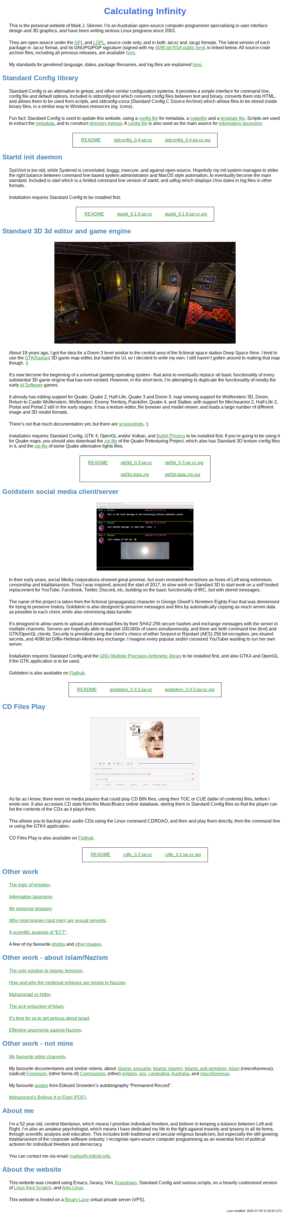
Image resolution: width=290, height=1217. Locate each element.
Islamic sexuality (134, 1068)
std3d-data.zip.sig (182, 474)
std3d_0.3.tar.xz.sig (184, 462)
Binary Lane (77, 1199)
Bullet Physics (171, 435)
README (91, 140)
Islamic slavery (167, 1068)
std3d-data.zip (135, 474)
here (130, 52)
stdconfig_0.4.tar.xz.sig (187, 140)
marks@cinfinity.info (90, 1156)
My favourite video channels (37, 1056)
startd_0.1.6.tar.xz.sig (186, 214)
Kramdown (126, 1182)
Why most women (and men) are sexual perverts (57, 920)
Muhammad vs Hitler (29, 994)
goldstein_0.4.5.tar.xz (131, 689)
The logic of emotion (29, 884)
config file (148, 118)
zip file (110, 441)
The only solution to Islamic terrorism (45, 970)
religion (129, 1073)
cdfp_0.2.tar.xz (137, 854)
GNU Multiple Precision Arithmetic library (141, 656)
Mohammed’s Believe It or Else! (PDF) (47, 1097)
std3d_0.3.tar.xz (136, 462)
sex (142, 1073)
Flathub (77, 673)
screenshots (131, 424)
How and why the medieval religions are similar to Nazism (67, 982)
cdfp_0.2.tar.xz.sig (183, 854)
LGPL (99, 42)
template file (233, 118)
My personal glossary (30, 908)
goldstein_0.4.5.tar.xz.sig (189, 689)
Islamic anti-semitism (206, 1068)
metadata (45, 123)
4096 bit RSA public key (179, 47)
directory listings (105, 123)
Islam (234, 1068)
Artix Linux (72, 1187)
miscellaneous (214, 1073)
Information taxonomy (30, 896)
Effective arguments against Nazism (45, 1030)
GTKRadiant (37, 357)
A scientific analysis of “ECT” (38, 932)
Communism (92, 1073)
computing (158, 1073)
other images (88, 944)
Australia (180, 1073)
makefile (198, 118)
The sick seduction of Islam (36, 1006)
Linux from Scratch (32, 1187)
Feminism (36, 1073)
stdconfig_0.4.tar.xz (133, 140)
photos (58, 944)
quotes (41, 1085)
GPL (78, 42)
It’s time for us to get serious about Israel (49, 1018)
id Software (31, 385)
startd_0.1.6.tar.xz (134, 214)
